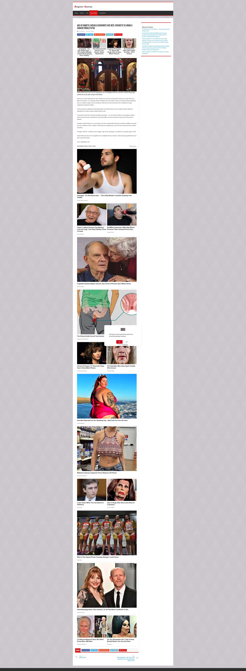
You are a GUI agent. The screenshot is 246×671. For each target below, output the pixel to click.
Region (82, 13)
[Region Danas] (83, 6)
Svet (87, 13)
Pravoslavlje (93, 13)
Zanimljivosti (102, 13)
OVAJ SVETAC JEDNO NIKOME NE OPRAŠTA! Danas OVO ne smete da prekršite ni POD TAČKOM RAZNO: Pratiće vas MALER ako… (155, 47)
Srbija (76, 13)
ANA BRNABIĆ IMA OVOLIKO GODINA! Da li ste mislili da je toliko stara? (126, 658)
